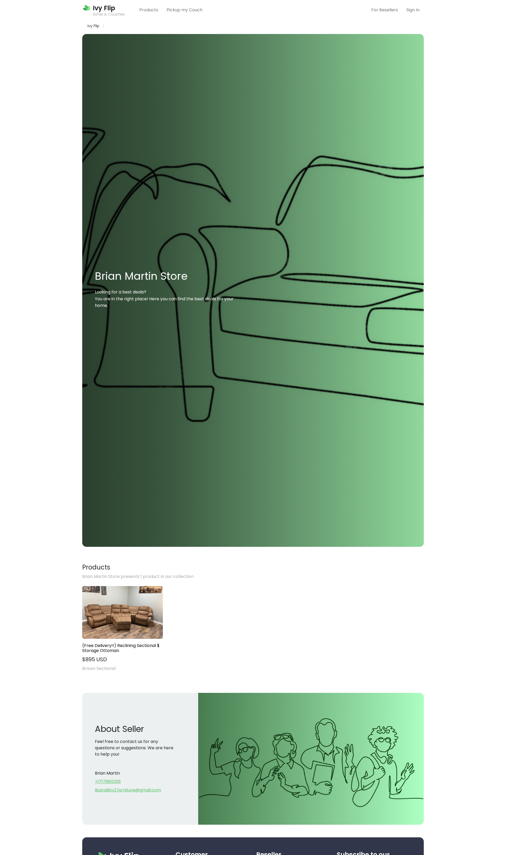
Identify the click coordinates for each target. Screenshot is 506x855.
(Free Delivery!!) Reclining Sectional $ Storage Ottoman (121, 648)
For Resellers (384, 10)
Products (148, 10)
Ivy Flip (93, 25)
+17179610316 (108, 782)
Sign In (413, 10)
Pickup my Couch (184, 10)
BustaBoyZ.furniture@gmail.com (128, 790)
